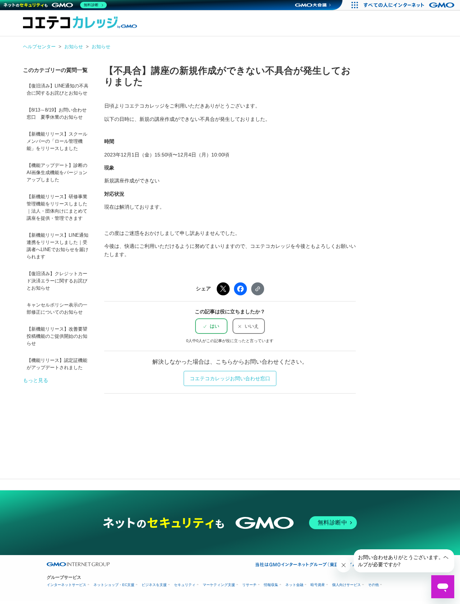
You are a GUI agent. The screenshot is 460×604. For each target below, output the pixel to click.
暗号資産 (317, 585)
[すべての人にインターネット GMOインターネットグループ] (410, 5)
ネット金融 (294, 585)
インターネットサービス (66, 585)
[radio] (211, 326)
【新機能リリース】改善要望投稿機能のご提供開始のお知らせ (57, 336)
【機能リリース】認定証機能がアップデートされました (57, 364)
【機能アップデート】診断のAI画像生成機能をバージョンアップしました (57, 172)
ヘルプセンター (39, 46)
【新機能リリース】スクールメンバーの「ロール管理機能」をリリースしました (57, 141)
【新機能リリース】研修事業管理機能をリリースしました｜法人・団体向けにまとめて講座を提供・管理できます (57, 207)
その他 (373, 585)
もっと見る (35, 380)
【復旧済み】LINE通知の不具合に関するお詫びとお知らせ (57, 89)
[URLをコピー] (257, 288)
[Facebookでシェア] (240, 288)
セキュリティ (185, 585)
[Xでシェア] (223, 288)
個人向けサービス (346, 585)
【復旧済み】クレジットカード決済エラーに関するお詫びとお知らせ (57, 281)
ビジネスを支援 (154, 585)
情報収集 (271, 585)
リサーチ (249, 585)
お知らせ (73, 46)
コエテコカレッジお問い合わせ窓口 (230, 378)
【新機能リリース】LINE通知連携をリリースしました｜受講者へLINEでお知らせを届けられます (57, 246)
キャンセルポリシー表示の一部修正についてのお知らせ (57, 309)
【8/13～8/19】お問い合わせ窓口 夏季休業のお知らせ (57, 114)
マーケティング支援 (219, 585)
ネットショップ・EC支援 (113, 585)
